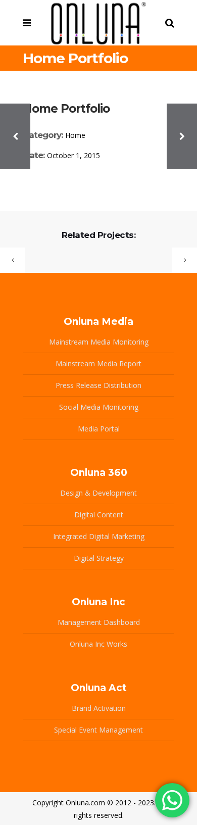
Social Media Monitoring (98, 407)
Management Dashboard (99, 622)
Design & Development (98, 493)
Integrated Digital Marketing (98, 536)
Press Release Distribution (98, 385)
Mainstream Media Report (98, 363)
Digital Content (98, 514)
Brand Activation (99, 708)
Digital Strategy (99, 558)
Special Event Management (98, 730)
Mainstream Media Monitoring (99, 342)
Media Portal (99, 428)
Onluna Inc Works (98, 644)
